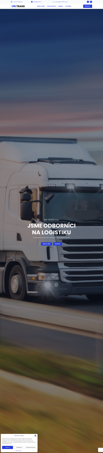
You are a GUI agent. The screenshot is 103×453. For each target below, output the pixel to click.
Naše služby (41, 6)
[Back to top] (99, 449)
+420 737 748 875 (17, 1)
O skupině (68, 6)
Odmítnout (19, 447)
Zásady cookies (18, 450)
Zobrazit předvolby (30, 447)
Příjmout (7, 447)
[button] (35, 435)
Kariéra (60, 6)
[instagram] (91, 2)
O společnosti (51, 6)
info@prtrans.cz (37, 1)
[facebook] (88, 2)
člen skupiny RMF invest (61, 1)
